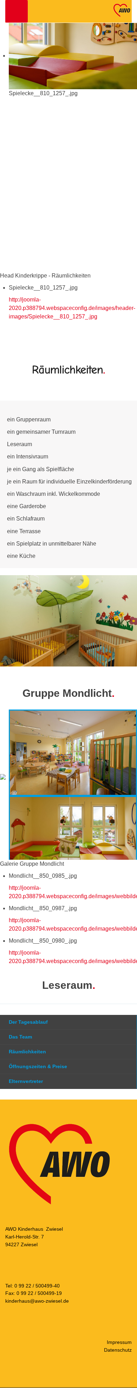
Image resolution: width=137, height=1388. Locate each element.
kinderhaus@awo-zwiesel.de (37, 1301)
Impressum (119, 1342)
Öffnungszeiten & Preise (38, 1066)
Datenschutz (118, 1350)
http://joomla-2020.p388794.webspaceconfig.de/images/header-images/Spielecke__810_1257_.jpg (72, 308)
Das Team (20, 1037)
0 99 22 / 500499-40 (37, 1285)
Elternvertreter (26, 1081)
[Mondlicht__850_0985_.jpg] (73, 752)
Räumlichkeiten (27, 1051)
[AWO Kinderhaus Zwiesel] (121, 10)
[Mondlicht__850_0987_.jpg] (73, 839)
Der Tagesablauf (28, 1022)
